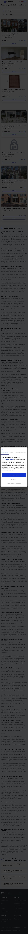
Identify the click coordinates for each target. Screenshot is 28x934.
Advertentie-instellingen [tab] (20, 452)
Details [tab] (11, 452)
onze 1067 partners (9, 459)
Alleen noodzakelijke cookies (14, 483)
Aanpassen (13, 479)
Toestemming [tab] (4, 452)
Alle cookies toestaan (14, 475)
